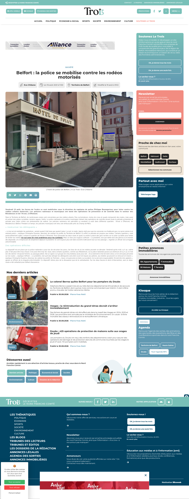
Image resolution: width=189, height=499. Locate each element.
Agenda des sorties (25, 456)
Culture (128, 21)
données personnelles (163, 130)
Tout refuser (14, 487)
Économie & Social (69, 21)
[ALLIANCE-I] (60, 59)
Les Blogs (17, 437)
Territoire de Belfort (80, 85)
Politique (51, 21)
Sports (86, 21)
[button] (10, 195)
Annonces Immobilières (154, 2)
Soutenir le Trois (145, 21)
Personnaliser (14, 493)
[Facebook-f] (154, 11)
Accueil (38, 21)
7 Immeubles (167, 262)
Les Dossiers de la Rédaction (33, 448)
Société (97, 21)
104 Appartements (148, 262)
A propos (138, 2)
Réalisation (171, 482)
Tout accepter (15, 482)
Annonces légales (174, 2)
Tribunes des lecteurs (27, 441)
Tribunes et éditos (24, 444)
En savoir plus (144, 81)
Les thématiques (23, 414)
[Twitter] (160, 11)
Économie (20, 421)
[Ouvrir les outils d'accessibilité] (186, 396)
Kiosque (16, 463)
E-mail (141, 111)
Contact (128, 2)
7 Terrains (158, 267)
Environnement (112, 21)
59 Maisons (145, 267)
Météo (15, 467)
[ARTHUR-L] (94, 485)
